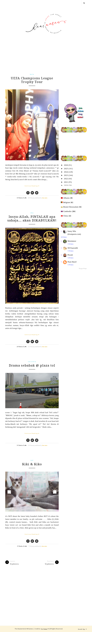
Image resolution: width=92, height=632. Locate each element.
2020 (66, 185)
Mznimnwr (72, 241)
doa (32, 213)
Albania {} (68, 198)
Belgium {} (68, 202)
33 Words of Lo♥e (21, 198)
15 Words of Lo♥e (22, 546)
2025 (66, 169)
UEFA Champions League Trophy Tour (32, 80)
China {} (67, 216)
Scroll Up (81, 629)
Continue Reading (31, 186)
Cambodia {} (69, 211)
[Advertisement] (32, 57)
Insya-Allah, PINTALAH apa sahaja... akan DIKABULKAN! (32, 218)
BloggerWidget (83, 268)
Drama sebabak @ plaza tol (32, 365)
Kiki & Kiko (32, 464)
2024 (66, 172)
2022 (66, 179)
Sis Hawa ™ (45, 629)
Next (54, 125)
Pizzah (70, 255)
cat (32, 460)
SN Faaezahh (73, 248)
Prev (9, 125)
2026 (66, 165)
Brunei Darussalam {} (72, 207)
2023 (66, 175)
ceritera (32, 362)
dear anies (44, 198)
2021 (66, 182)
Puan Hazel (72, 262)
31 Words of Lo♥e (21, 445)
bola (32, 74)
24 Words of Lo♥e (21, 346)
